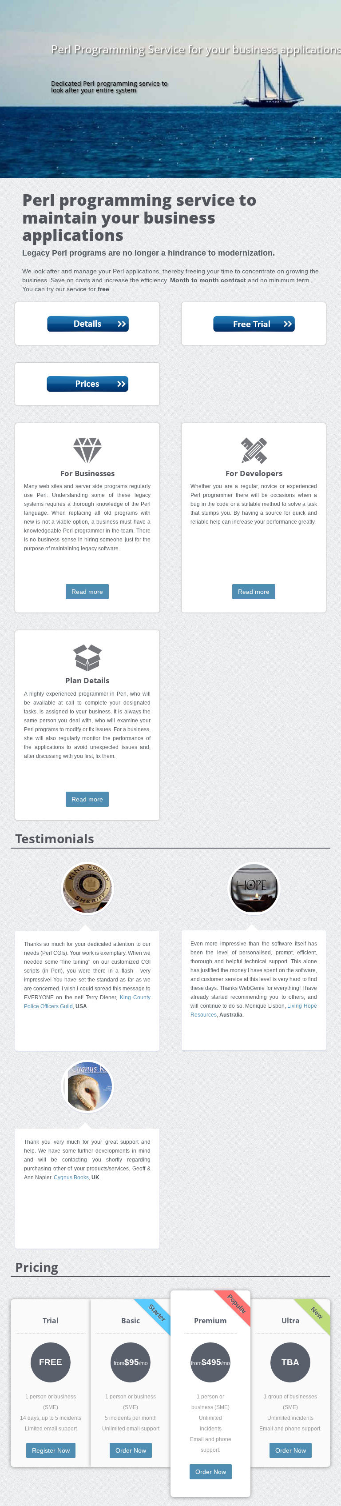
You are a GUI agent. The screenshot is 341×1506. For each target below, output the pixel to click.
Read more (87, 591)
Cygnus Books (71, 1177)
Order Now (130, 1450)
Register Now (51, 1450)
